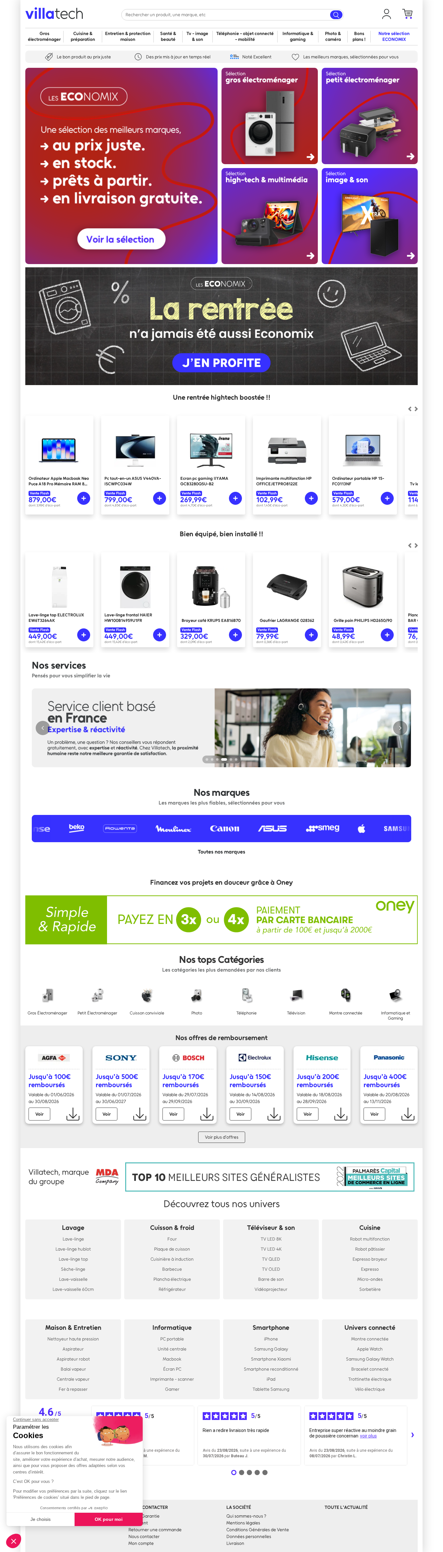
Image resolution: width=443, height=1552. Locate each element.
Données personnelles (248, 1536)
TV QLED (271, 1259)
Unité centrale (172, 1349)
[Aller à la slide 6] (236, 759)
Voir (39, 1114)
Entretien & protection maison (127, 36)
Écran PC (172, 1369)
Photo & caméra (333, 36)
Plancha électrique (172, 1279)
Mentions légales (243, 1523)
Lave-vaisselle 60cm (73, 1289)
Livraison (235, 1543)
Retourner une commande (155, 1530)
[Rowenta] (73, 828)
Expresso (370, 1269)
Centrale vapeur (73, 1379)
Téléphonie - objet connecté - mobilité (245, 36)
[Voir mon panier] (407, 14)
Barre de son (271, 1279)
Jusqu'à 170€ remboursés (183, 1081)
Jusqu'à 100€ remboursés (50, 1081)
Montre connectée (370, 1339)
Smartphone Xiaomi (271, 1359)
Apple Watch (370, 1349)
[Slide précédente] (43, 728)
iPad (271, 1379)
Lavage (73, 1227)
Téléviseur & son (271, 1227)
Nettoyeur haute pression (73, 1339)
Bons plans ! (359, 36)
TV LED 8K (271, 1239)
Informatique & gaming (297, 36)
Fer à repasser (73, 1389)
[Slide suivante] (400, 728)
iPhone (271, 1339)
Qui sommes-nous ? (246, 1516)
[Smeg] (276, 828)
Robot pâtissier (370, 1249)
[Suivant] (409, 409)
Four (172, 1239)
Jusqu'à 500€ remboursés (117, 1081)
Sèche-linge (73, 1269)
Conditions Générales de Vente (257, 1530)
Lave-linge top (73, 1259)
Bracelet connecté (370, 1369)
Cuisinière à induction (172, 1259)
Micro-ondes (370, 1279)
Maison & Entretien (73, 1327)
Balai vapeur (73, 1369)
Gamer (172, 1389)
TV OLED (271, 1269)
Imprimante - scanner (172, 1379)
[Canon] (178, 828)
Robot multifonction (370, 1239)
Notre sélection (394, 36)
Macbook (172, 1359)
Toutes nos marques (221, 852)
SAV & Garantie (144, 1516)
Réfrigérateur (172, 1289)
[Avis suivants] (412, 1435)
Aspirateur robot (73, 1359)
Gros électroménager (44, 36)
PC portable (172, 1339)
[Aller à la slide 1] (207, 759)
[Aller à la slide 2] (212, 759)
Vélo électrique (370, 1389)
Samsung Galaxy (271, 1349)
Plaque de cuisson (172, 1249)
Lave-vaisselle (73, 1279)
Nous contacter (144, 1536)
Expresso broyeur (370, 1259)
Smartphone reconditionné (271, 1369)
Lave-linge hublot (73, 1249)
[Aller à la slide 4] (224, 759)
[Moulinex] (127, 828)
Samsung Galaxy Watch (370, 1359)
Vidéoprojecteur (271, 1289)
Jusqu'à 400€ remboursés (385, 1081)
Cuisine (369, 1227)
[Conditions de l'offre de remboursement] (72, 1114)
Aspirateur (73, 1349)
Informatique (172, 1327)
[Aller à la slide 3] (217, 759)
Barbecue (172, 1269)
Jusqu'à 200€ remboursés (318, 1081)
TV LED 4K (271, 1249)
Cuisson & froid (172, 1227)
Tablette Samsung (271, 1389)
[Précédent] (416, 409)
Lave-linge (73, 1239)
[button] (386, 14)
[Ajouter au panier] (83, 498)
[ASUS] (226, 828)
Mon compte (141, 1543)
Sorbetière (370, 1289)
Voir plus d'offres (221, 1137)
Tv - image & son (197, 36)
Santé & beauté (168, 36)
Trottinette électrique (369, 1379)
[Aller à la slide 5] (231, 759)
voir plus (368, 1435)
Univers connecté (369, 1327)
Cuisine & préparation (83, 36)
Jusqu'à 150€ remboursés (250, 1081)
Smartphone (271, 1327)
